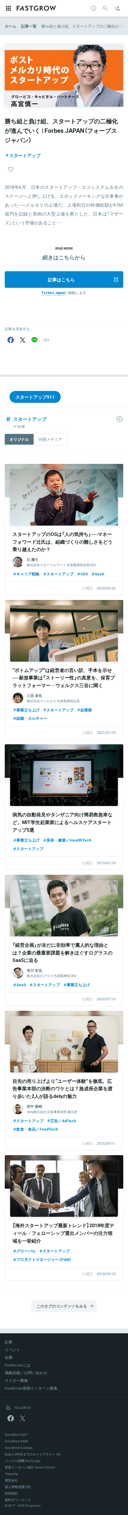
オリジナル (19, 439)
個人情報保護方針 (18, 1486)
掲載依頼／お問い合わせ (26, 1372)
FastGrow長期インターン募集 (31, 1388)
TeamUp (11, 1473)
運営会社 (11, 1480)
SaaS (99, 574)
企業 (9, 1357)
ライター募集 (16, 1380)
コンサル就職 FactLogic (23, 1460)
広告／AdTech (63, 1120)
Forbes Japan (53, 292)
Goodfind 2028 (16, 1441)
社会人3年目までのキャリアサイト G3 (32, 1454)
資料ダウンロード (18, 1499)
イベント (12, 1349)
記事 (9, 1342)
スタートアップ (24, 155)
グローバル (26, 1251)
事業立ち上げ (28, 710)
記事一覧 (29, 26)
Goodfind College (19, 1447)
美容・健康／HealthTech (68, 840)
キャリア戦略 (28, 574)
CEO (84, 574)
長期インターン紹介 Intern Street (30, 1467)
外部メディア (50, 439)
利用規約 (11, 1493)
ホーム (10, 26)
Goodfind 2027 (16, 1434)
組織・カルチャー (31, 718)
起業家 (86, 710)
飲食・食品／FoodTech (37, 1129)
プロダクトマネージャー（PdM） (44, 1259)
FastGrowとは (17, 1365)
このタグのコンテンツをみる (62, 1306)
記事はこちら (61, 279)
